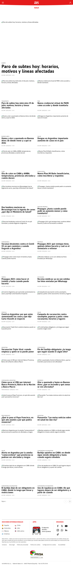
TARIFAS (4, 277)
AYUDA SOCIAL (41, 171)
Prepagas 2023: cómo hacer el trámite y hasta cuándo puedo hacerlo (15, 281)
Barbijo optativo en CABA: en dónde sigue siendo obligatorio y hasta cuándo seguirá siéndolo (53, 454)
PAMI (38, 101)
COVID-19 (4, 312)
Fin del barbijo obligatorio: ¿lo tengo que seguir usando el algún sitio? (54, 350)
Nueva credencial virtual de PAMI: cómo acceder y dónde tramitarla (53, 104)
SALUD (39, 136)
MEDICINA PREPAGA (42, 207)
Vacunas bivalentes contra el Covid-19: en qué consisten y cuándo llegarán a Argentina (18, 246)
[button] (36, 558)
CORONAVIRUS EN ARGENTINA (45, 450)
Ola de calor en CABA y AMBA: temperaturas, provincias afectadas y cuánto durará (18, 175)
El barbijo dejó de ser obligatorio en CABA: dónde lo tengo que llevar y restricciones (18, 490)
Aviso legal (12, 545)
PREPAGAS (40, 242)
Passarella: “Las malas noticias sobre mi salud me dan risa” (54, 418)
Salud (36, 8)
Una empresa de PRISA (36, 553)
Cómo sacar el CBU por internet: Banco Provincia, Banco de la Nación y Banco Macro (18, 384)
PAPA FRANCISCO (6, 415)
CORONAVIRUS (5, 242)
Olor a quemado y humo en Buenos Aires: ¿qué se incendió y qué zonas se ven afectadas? (53, 384)
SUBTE (4, 63)
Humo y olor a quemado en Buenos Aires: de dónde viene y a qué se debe (18, 140)
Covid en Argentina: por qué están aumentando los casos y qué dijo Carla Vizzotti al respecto (17, 316)
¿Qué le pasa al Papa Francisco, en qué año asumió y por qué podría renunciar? (17, 419)
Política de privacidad (22, 545)
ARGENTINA (5, 347)
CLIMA (3, 171)
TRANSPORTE (5, 101)
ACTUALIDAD (40, 277)
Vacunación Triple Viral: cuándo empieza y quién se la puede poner (18, 350)
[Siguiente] (69, 501)
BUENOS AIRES (5, 136)
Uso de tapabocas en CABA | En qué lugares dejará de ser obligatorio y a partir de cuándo (54, 490)
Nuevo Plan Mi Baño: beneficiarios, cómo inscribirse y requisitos (53, 174)
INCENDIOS (40, 380)
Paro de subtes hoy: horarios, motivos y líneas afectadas (30, 69)
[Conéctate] (70, 3)
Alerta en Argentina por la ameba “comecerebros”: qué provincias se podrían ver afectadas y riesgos (17, 454)
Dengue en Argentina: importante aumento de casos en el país (52, 139)
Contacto (4, 545)
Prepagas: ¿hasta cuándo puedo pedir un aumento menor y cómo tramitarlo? (52, 210)
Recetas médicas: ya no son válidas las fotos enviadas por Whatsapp (53, 280)
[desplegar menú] (3, 2)
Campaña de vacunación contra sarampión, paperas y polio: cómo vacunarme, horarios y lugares (52, 316)
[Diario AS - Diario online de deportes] (36, 2)
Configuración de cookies (49, 545)
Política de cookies (35, 545)
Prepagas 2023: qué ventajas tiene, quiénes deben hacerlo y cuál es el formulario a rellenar (53, 246)
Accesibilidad (61, 545)
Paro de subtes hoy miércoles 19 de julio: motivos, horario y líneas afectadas (18, 105)
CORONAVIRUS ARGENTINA (8, 380)
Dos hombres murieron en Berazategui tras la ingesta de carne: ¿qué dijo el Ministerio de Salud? (18, 209)
